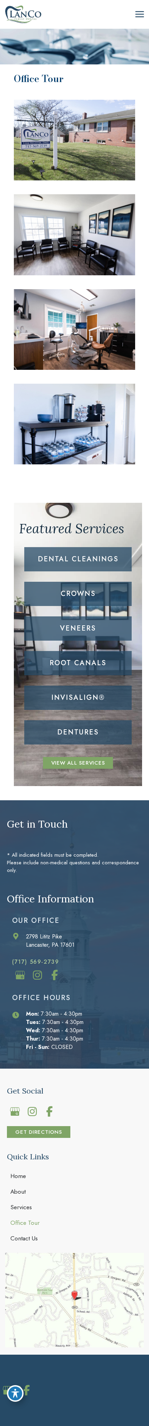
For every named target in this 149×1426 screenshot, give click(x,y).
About (18, 1191)
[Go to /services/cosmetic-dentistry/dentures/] (78, 732)
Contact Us (24, 1238)
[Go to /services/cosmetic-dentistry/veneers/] (78, 628)
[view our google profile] (20, 975)
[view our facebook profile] (54, 975)
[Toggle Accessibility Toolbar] (15, 1393)
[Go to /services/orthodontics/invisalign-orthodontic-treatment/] (78, 698)
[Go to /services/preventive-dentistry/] (78, 559)
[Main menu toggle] (139, 14)
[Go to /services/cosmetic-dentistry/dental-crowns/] (78, 594)
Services (21, 1207)
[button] (78, 763)
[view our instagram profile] (37, 975)
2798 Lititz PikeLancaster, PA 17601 (50, 941)
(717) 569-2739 (35, 962)
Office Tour (25, 1223)
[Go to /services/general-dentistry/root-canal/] (78, 663)
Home (18, 1176)
